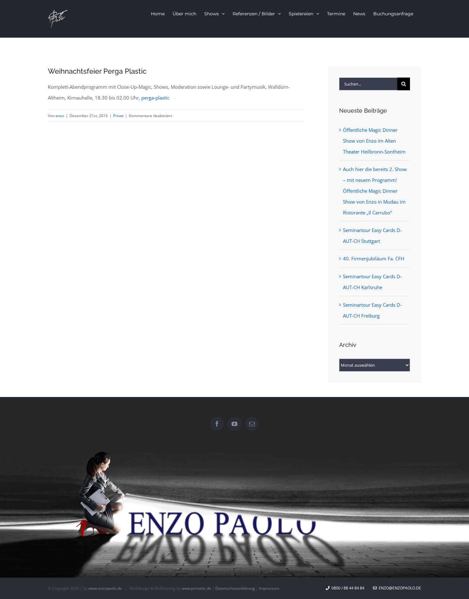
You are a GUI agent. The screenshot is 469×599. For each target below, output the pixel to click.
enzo (60, 115)
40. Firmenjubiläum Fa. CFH (373, 258)
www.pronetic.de (196, 588)
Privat (118, 115)
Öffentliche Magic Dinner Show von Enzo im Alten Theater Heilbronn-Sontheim (374, 141)
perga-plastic (155, 97)
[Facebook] (217, 424)
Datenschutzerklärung (235, 588)
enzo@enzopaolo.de (399, 588)
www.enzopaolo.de (105, 588)
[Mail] (252, 424)
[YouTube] (234, 424)
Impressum (269, 588)
